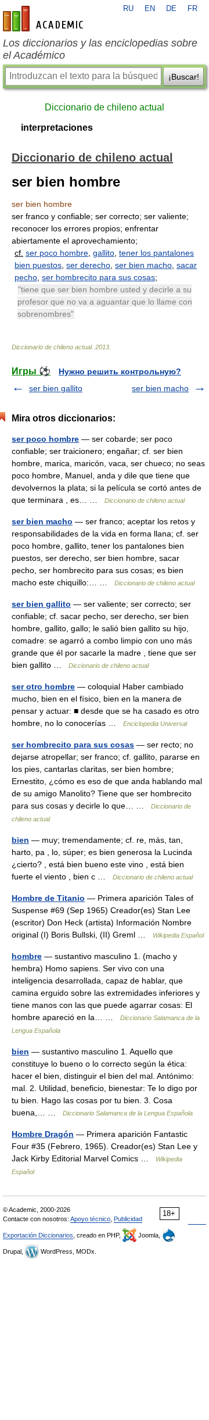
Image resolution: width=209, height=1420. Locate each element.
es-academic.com (45, 18)
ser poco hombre (57, 252)
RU (128, 9)
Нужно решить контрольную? (120, 371)
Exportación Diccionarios (38, 1235)
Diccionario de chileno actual (104, 107)
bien (20, 840)
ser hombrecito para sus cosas (98, 277)
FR (192, 9)
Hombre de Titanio (48, 898)
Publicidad (128, 1218)
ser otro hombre (43, 686)
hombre (27, 956)
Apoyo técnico (90, 1218)
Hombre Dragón (43, 1134)
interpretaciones (57, 128)
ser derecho (88, 265)
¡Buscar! (183, 76)
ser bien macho (143, 265)
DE (171, 9)
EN (150, 9)
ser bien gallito (55, 388)
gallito (103, 252)
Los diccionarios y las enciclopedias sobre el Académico (100, 49)
